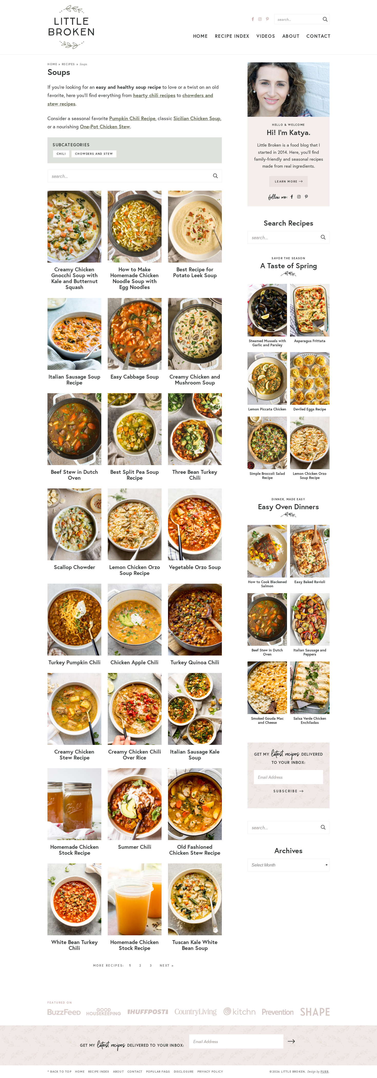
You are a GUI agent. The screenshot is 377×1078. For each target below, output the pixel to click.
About (291, 36)
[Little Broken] (71, 27)
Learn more (287, 181)
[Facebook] (252, 19)
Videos (265, 36)
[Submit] (325, 19)
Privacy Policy (210, 1071)
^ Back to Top (59, 1071)
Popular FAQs (158, 1071)
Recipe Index (232, 36)
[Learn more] (288, 89)
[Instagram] (260, 19)
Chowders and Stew (94, 154)
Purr (325, 1071)
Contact (318, 36)
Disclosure (184, 1071)
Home (200, 36)
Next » (167, 965)
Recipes (68, 64)
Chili (61, 154)
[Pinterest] (267, 19)
